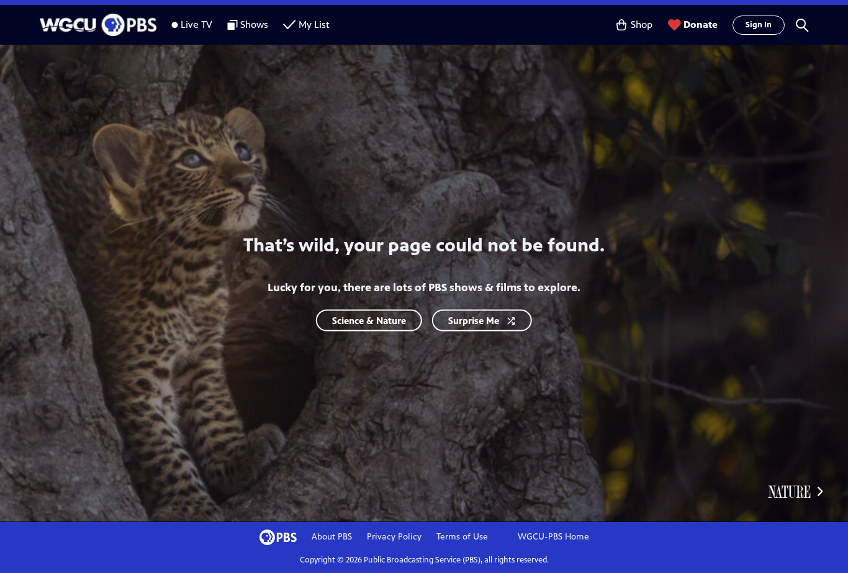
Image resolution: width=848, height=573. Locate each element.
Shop (641, 24)
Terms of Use (462, 536)
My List (314, 24)
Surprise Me (473, 320)
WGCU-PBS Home (553, 536)
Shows (254, 24)
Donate (700, 24)
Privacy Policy (394, 536)
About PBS (332, 536)
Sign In (759, 25)
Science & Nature (369, 320)
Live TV (196, 24)
